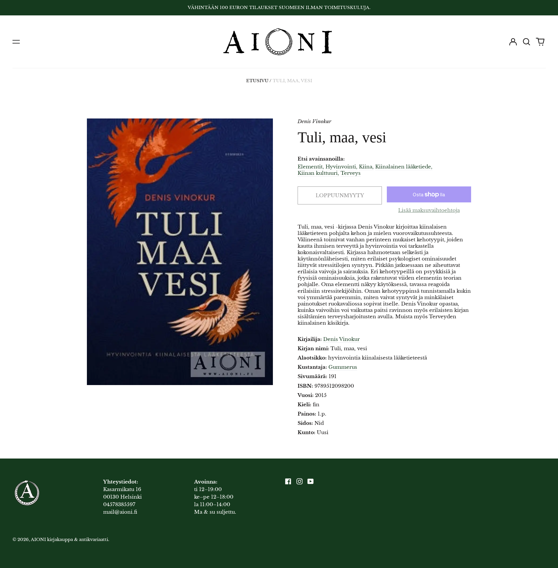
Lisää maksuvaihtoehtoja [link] (429, 210)
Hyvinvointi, (341, 167)
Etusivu (257, 80)
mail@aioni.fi (120, 512)
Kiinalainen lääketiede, (403, 167)
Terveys (351, 173)
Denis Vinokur (341, 339)
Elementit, (311, 167)
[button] (526, 41)
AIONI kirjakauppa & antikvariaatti (69, 539)
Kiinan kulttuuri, (318, 173)
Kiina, (366, 167)
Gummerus (342, 367)
